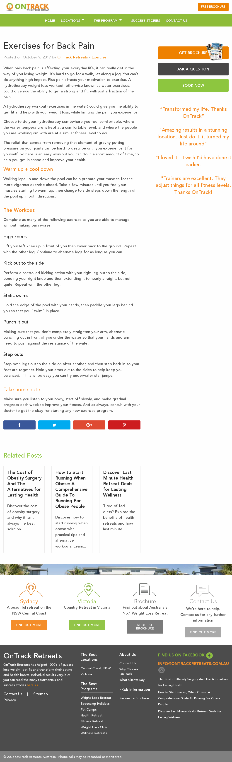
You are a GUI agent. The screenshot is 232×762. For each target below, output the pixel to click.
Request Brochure (145, 627)
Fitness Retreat (92, 721)
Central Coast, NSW (96, 668)
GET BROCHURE (193, 53)
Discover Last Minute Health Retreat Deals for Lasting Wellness (118, 484)
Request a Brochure (134, 698)
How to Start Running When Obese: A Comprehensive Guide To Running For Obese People (71, 489)
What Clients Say (132, 680)
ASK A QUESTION (193, 69)
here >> (33, 685)
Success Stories (145, 20)
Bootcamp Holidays (95, 703)
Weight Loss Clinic (94, 727)
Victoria (86, 674)
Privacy (9, 700)
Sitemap (40, 694)
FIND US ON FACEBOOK (182, 655)
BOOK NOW (193, 86)
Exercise (99, 57)
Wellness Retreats (94, 733)
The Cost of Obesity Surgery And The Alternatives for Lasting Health (24, 484)
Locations (70, 20)
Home (50, 20)
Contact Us (176, 20)
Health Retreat (92, 715)
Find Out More (29, 625)
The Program (106, 20)
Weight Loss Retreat (96, 697)
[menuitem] (50, 20)
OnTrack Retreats (72, 57)
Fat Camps (89, 709)
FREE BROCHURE (213, 6)
